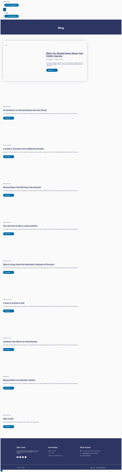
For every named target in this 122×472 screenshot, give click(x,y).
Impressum (92, 467)
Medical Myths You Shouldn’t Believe (19, 380)
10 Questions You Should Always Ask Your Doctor (25, 110)
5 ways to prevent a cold (13, 303)
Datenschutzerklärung (100, 467)
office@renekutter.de (86, 455)
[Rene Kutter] (6, 1)
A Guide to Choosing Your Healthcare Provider (23, 149)
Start (7, 12)
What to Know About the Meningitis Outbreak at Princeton (28, 264)
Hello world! (8, 419)
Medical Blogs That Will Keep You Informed (22, 187)
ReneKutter (50, 59)
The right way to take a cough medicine (20, 226)
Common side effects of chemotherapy (20, 341)
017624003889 (85, 453)
